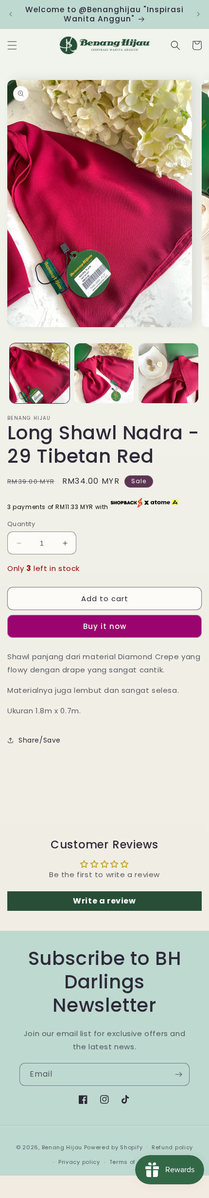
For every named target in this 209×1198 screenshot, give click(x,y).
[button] (12, 45)
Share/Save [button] (39, 740)
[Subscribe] (178, 1074)
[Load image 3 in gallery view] (168, 373)
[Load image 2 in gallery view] (104, 373)
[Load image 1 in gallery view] (40, 373)
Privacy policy (79, 1162)
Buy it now (104, 626)
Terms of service (134, 1162)
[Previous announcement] (10, 14)
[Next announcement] (198, 14)
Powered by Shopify (113, 1147)
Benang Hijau (63, 1147)
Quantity (21, 524)
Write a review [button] (104, 900)
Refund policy (172, 1147)
